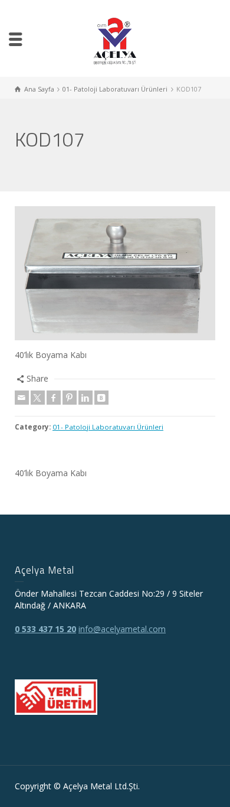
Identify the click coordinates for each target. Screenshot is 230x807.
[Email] (22, 398)
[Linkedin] (85, 398)
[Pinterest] (70, 398)
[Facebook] (54, 398)
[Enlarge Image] (115, 273)
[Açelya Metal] (115, 40)
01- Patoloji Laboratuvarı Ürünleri (107, 426)
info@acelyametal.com (122, 628)
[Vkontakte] (101, 398)
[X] (38, 398)
